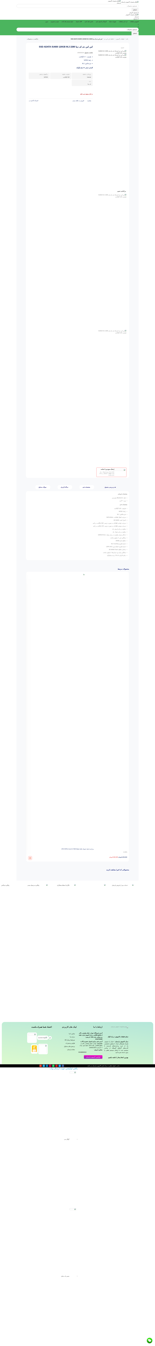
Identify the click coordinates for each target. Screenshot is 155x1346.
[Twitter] (60, 1066)
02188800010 (82, 1052)
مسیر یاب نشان (65, 1276)
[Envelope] (40, 1066)
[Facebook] (63, 1066)
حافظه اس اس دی (109, 39)
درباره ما (72, 1037)
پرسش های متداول (69, 1046)
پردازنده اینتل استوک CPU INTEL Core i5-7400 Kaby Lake (77, 849)
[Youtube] (56, 1066)
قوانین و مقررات (70, 1043)
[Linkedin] (47, 1066)
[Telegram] (44, 1066)
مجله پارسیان (71, 1049)
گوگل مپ (66, 1139)
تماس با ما (72, 1033)
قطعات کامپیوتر (120, 39)
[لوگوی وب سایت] (130, 2)
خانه (127, 39)
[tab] (110, 487)
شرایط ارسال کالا (70, 1040)
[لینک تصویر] (120, 952)
